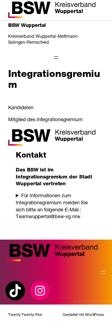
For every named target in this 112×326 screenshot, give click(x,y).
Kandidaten (20, 108)
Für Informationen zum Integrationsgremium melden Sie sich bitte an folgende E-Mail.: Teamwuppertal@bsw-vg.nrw (52, 207)
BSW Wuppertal (27, 25)
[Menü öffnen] (56, 57)
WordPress (94, 315)
